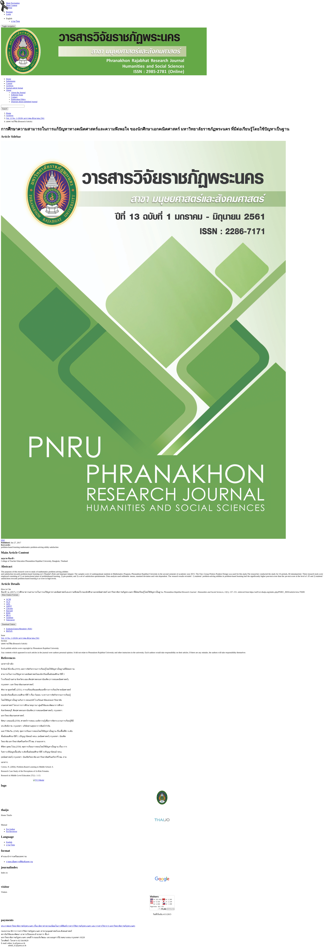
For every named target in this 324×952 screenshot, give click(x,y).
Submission (10, 81)
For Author (10, 829)
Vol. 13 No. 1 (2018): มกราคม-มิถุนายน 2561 (25, 118)
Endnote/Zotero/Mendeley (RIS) (19, 629)
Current (9, 83)
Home (8, 79)
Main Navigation (13, 3)
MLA (8, 615)
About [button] (8, 90)
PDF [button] (3, 540)
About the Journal (18, 92)
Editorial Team (17, 95)
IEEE (8, 613)
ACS (8, 602)
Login (8, 14)
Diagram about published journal (24, 102)
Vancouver (10, 620)
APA (8, 604)
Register (9, 12)
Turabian (9, 617)
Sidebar (9, 8)
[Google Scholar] (162, 881)
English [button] (9, 18)
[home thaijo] (162, 820)
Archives (9, 86)
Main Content (11, 5)
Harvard (9, 611)
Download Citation (8, 624)
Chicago (9, 608)
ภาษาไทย (15, 21)
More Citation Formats (10, 595)
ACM (8, 599)
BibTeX (9, 631)
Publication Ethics (18, 99)
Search (4, 109)
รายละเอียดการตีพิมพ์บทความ (19, 862)
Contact (14, 97)
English (9, 842)
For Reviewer (11, 831)
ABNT (9, 606)
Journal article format (14, 88)
